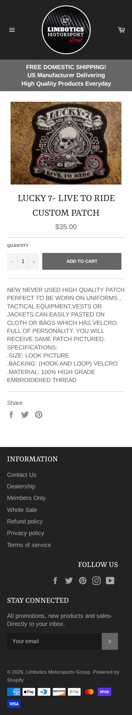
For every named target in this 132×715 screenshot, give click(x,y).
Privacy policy (25, 533)
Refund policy (25, 521)
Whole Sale (22, 510)
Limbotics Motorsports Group (58, 672)
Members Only (26, 498)
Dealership (21, 486)
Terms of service (29, 545)
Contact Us (22, 475)
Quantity (18, 245)
